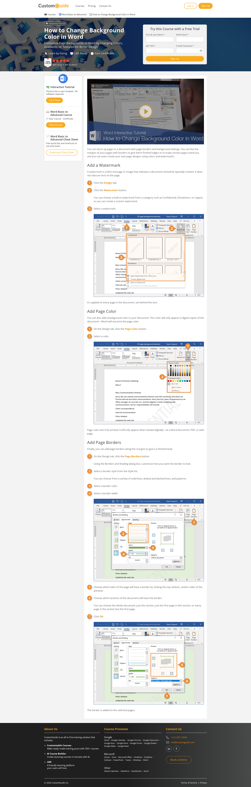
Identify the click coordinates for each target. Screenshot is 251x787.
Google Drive (122, 743)
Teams (128, 760)
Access (107, 757)
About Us (50, 729)
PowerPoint (118, 760)
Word (145, 760)
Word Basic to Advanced (74, 14)
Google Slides (110, 746)
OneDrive (138, 757)
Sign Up (205, 5)
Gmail (106, 740)
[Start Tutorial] (145, 111)
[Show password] (201, 50)
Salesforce (125, 771)
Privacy (203, 782)
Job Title (150, 46)
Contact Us (105, 6)
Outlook (107, 760)
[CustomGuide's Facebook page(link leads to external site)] (176, 749)
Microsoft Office (125, 757)
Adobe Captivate (111, 771)
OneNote (148, 757)
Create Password (185, 46)
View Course (55, 124)
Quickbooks (136, 771)
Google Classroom (151, 740)
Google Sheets (150, 743)
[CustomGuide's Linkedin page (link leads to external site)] (169, 749)
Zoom (146, 771)
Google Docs (109, 743)
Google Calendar (118, 740)
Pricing (92, 6)
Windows (137, 760)
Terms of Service (189, 782)
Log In (190, 5)
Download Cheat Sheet (61, 152)
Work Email (182, 35)
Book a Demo (178, 759)
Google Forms (136, 743)
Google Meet (123, 746)
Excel (114, 757)
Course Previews (116, 729)
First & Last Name (155, 35)
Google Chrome (134, 740)
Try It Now (54, 100)
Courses (79, 6)
